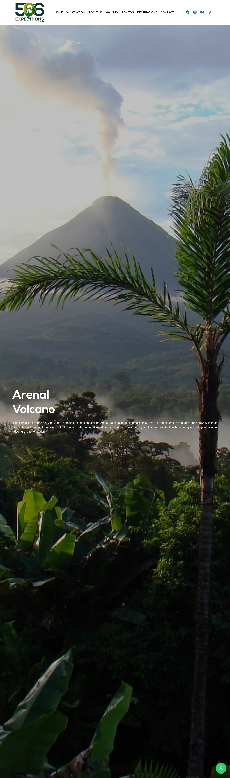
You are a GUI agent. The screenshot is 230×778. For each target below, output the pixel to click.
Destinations (147, 12)
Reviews (128, 12)
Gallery (112, 12)
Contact (167, 12)
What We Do (75, 12)
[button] (221, 768)
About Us (95, 12)
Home (59, 12)
